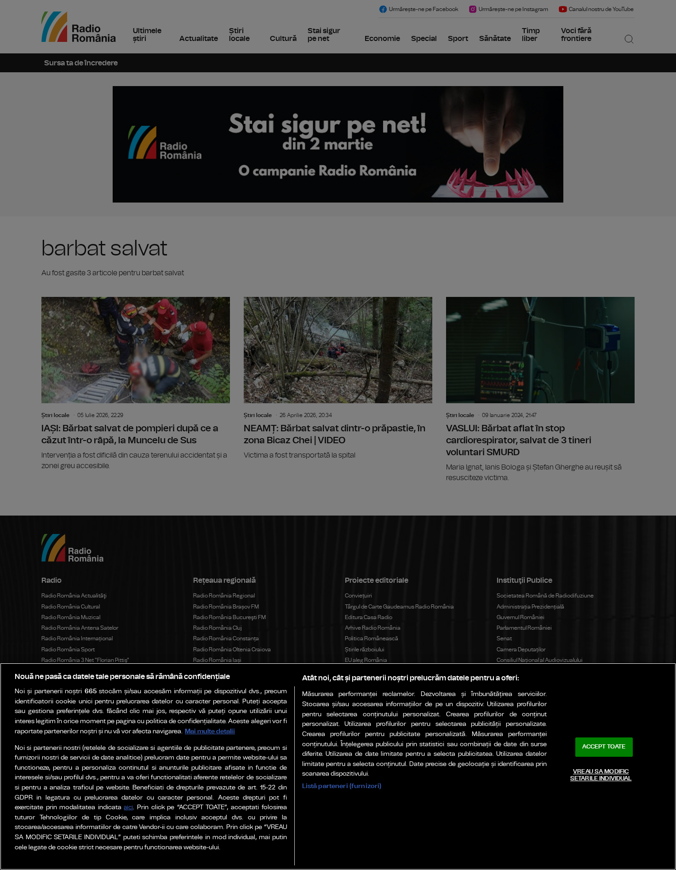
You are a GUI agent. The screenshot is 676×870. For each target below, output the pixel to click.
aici (128, 808)
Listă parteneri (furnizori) (342, 786)
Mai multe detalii (210, 731)
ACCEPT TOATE (603, 747)
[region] (338, 766)
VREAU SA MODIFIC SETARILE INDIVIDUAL (600, 775)
